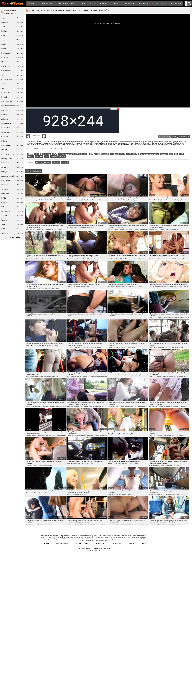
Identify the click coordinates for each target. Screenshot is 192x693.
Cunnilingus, (35, 200)
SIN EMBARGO (102, 154)
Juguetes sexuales (12, 176)
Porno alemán (12, 101)
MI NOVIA (114, 154)
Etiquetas (176, 3)
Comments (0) (184, 136)
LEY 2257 (144, 544)
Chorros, (164, 376)
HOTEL (30, 156)
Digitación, (92, 347)
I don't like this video (44, 136)
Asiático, (151, 200)
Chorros (39, 162)
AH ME (37, 154)
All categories (12, 238)
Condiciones (117, 544)
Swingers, (174, 229)
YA (171, 154)
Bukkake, (162, 229)
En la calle (12, 93)
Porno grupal (176, 524)
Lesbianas (12, 163)
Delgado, (122, 259)
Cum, (77, 200)
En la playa (98, 347)
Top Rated (129, 3)
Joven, (73, 200)
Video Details (164, 136)
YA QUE (123, 154)
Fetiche (12, 141)
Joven (136, 463)
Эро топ (105, 540)
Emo (12, 229)
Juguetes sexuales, (145, 229)
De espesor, (77, 286)
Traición (12, 220)
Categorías (161, 3)
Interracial (65, 162)
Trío (51, 259)
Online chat (47, 3)
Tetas (92, 227)
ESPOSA (39, 156)
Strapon (12, 216)
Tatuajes (186, 376)
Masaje (143, 406)
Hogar (34, 3)
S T (129, 154)
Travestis (101, 406)
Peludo (56, 345)
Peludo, (89, 200)
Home (46, 544)
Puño (87, 286)
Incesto (57, 200)
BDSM (12, 198)
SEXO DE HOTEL (88, 154)
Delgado (12, 97)
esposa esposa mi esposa (149, 154)
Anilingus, (178, 200)
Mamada (183, 406)
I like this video (28, 136)
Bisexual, (183, 200)
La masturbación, (113, 375)
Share (174, 136)
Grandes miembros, (167, 259)
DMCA (131, 544)
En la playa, (136, 229)
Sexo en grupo (67, 154)
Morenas (12, 62)
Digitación (12, 167)
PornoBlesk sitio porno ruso (94, 3)
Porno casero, (168, 465)
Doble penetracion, (44, 200)
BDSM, (69, 200)
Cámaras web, (86, 376)
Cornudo (47, 162)
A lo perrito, (168, 200)
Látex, (139, 406)
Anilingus (49, 465)
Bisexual (12, 57)
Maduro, (84, 200)
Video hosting (62, 544)
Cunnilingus (183, 494)
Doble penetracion (12, 159)
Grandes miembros (12, 106)
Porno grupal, (186, 286)
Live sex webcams (66, 3)
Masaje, (120, 200)
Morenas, (125, 200)
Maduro (180, 347)
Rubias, (104, 200)
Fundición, (159, 259)
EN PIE (135, 154)
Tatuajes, (43, 259)
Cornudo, (39, 345)
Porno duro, (95, 200)
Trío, (68, 227)
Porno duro (12, 71)
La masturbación (12, 123)
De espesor (12, 211)
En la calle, (29, 288)
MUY (46, 156)
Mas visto (143, 3)
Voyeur (135, 200)
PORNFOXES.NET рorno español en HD (97, 548)
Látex (12, 207)
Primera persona (12, 154)
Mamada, (28, 200)
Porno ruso (12, 53)
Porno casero (12, 145)
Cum (95, 259)
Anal (12, 27)
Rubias (12, 31)
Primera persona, (123, 229)
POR (181, 154)
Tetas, (48, 259)
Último (116, 3)
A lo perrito (12, 66)
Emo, (129, 406)
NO (176, 154)
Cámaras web (12, 79)
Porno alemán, (145, 259)
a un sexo (164, 154)
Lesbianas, (73, 376)
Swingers (181, 435)
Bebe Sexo (46, 154)
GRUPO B (56, 154)
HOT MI (77, 154)
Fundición (56, 162)
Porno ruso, (83, 227)
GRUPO (54, 156)
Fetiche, (52, 200)
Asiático (12, 84)
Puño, (100, 200)
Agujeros (62, 156)
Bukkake (189, 200)
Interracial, (96, 435)
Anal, (80, 200)
